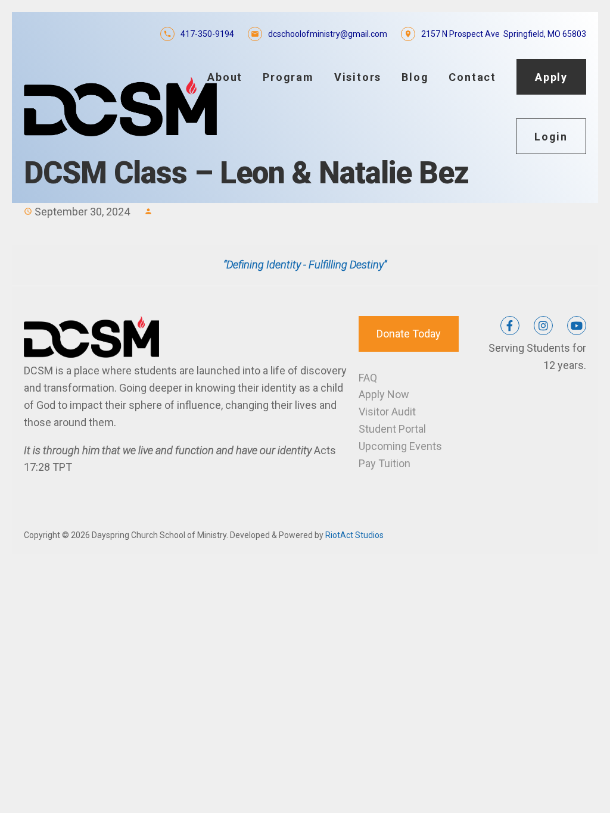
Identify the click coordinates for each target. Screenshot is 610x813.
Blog (415, 77)
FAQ (368, 377)
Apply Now (384, 394)
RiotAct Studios (354, 535)
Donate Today (408, 333)
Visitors (357, 77)
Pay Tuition (384, 463)
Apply (551, 77)
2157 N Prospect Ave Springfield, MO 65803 (503, 34)
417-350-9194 (207, 34)
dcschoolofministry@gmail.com (327, 34)
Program (288, 77)
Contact (472, 77)
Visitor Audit (387, 411)
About (224, 77)
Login (551, 136)
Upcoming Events (400, 446)
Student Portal (392, 429)
